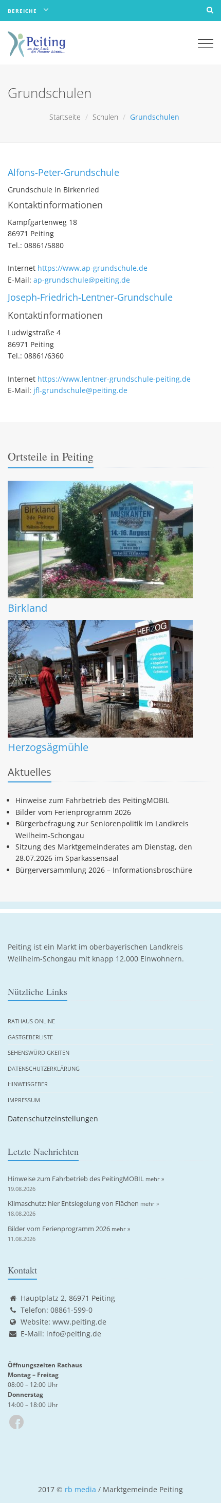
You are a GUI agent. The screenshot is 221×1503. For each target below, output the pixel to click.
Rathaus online (31, 1021)
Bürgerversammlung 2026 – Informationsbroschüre (103, 870)
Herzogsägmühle (48, 747)
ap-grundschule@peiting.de (81, 280)
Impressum (24, 1100)
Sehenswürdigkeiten (38, 1052)
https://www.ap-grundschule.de (93, 268)
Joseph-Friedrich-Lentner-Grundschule (90, 297)
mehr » (154, 1179)
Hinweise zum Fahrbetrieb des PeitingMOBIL (92, 800)
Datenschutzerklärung (44, 1068)
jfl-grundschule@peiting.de (80, 390)
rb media (80, 1489)
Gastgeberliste (30, 1037)
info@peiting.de (73, 1333)
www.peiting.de (79, 1322)
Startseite (65, 117)
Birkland (27, 608)
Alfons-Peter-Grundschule (63, 172)
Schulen (105, 117)
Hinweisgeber (28, 1084)
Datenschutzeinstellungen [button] (53, 1118)
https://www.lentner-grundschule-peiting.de (114, 379)
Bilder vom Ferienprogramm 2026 (73, 812)
